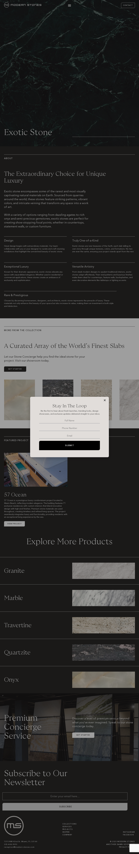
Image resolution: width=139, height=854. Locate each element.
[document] (69, 427)
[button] (104, 400)
